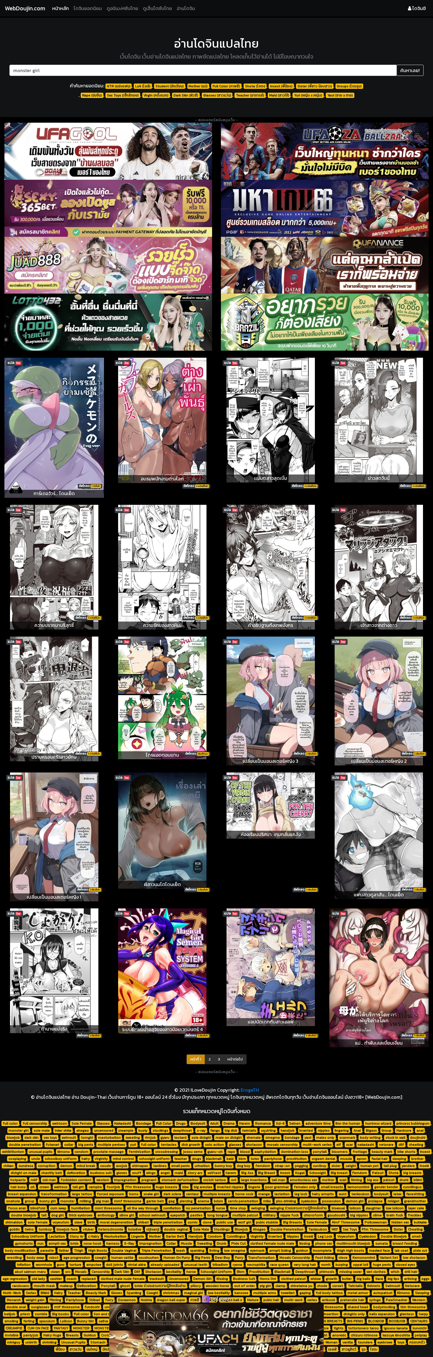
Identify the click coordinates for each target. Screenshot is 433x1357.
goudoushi (336, 1215)
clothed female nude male (272, 1243)
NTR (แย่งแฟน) (118, 86)
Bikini (45, 1293)
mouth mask (44, 1285)
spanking (197, 1250)
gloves (121, 1172)
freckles (414, 1215)
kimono (63, 1151)
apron (361, 1158)
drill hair (410, 1271)
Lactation (57, 1236)
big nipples (359, 1215)
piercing (186, 1201)
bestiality (173, 1271)
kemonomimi (358, 1187)
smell (416, 1236)
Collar (171, 1243)
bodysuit (381, 1194)
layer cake (416, 1208)
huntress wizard (378, 1123)
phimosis (326, 1271)
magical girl (193, 1293)
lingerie (254, 1187)
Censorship (101, 1271)
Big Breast (266, 1172)
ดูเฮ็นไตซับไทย (157, 8)
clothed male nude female (123, 1278)
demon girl (354, 1201)
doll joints (114, 1264)
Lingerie (137, 1236)
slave (78, 1222)
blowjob (13, 1137)
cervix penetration (243, 1201)
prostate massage (108, 1151)
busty (143, 1130)
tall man (278, 1180)
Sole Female (82, 1123)
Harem (244, 1123)
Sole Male (201, 1229)
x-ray (201, 1130)
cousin (105, 1165)
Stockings (222, 1229)
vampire (95, 1187)
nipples (324, 1130)
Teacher (74, 1293)
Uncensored (179, 1278)
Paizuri (378, 1172)
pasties (196, 1215)
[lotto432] (108, 322)
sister (336, 1165)
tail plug (390, 1165)
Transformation (261, 1257)
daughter (373, 1208)
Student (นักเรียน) (170, 86)
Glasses (103, 1123)
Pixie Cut (238, 1243)
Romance (263, 1123)
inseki (424, 1165)
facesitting (415, 1194)
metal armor (358, 1293)
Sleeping (422, 1293)
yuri (133, 1144)
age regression (15, 1278)
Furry (239, 1257)
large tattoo (82, 1194)
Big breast (339, 1172)
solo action (214, 1144)
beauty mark (382, 1151)
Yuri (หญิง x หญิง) (308, 95)
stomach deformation (180, 1180)
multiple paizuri (245, 1215)
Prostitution (259, 1271)
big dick (231, 1130)
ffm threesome (138, 1187)
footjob (113, 1187)
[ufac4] (216, 1344)
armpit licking (280, 1250)
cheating (416, 1144)
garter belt (155, 1201)
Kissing (222, 1278)
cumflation (172, 1208)
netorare (386, 1144)
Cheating (415, 1229)
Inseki (308, 1236)
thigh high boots (350, 1250)
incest (425, 1151)
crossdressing (166, 1151)
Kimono (403, 1293)
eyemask (257, 1250)
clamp (280, 1285)
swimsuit (69, 1137)
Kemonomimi (364, 1257)
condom (81, 1151)
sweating (132, 1137)
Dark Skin (122, 1271)
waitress (60, 1187)
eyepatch (177, 1215)
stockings (160, 1130)
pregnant (148, 1180)
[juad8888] (108, 265)
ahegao (82, 1130)
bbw (185, 1187)
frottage (360, 1151)
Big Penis (202, 1257)
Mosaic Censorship (295, 1257)
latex (397, 1194)
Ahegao (259, 1229)
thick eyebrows (80, 1215)
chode (322, 1285)
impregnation (125, 1180)
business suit (101, 1172)
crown (44, 1187)
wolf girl (244, 1222)
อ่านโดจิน (186, 8)
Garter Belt (175, 1236)
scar (349, 1144)
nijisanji (152, 1229)
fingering (342, 1130)
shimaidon (14, 1222)
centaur (192, 1194)
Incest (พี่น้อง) (281, 86)
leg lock (301, 1194)
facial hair (379, 1158)
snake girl (151, 1194)
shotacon (254, 1144)
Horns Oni (268, 1278)
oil (32, 1187)
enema (203, 1201)
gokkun (302, 1250)
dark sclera (172, 1194)
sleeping (399, 1158)
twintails (249, 1130)
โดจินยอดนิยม (88, 8)
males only (325, 1137)
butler (347, 1278)
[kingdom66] (216, 1317)
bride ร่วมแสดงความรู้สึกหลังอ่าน (160, 1285)
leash (180, 1250)
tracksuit (156, 1278)
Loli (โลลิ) (143, 86)
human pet (370, 1165)
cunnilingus (412, 1187)
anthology (106, 1215)
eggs (425, 1278)
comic (193, 1222)
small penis (180, 1165)
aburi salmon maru (30, 1271)
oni (233, 1180)
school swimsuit (152, 1215)
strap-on (282, 1165)
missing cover (350, 1271)
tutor (255, 1158)
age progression (76, 1257)
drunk (404, 1180)
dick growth (190, 1144)
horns (133, 1194)
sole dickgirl (201, 1137)
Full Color (163, 1123)
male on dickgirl (229, 1137)
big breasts (412, 1172)
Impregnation (150, 1243)
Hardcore (403, 1130)
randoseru (20, 1285)
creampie (125, 1130)
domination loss (294, 1151)
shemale (254, 1137)
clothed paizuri (293, 1278)
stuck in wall (395, 1137)
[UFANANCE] (325, 265)
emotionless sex (303, 1180)
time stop (238, 1208)
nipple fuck (289, 1215)
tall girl (78, 1187)
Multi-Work (12, 1293)
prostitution (297, 1158)
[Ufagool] (108, 151)
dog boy (243, 1165)
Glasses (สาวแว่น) (217, 95)
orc (67, 1271)
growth (331, 1278)
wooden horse (217, 1285)
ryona (237, 1264)
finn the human (348, 1123)
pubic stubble (267, 1222)
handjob (288, 1130)
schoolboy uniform (61, 1158)
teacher (180, 1158)
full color (10, 1123)
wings (151, 1172)
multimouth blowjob (353, 1243)
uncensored (103, 1130)
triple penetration (168, 1222)
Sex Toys (350, 1229)
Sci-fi (280, 1123)
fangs (215, 1130)
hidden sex (400, 1222)
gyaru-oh (215, 1151)
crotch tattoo (214, 1180)
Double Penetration (287, 1229)
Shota (394, 1172)
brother (417, 1158)
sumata (381, 1243)
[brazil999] (325, 322)
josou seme (193, 1151)
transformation (54, 1194)
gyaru (165, 1137)
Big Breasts (292, 1222)
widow (315, 1278)
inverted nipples (230, 1187)
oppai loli (360, 1264)
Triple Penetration (156, 1250)
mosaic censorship (282, 1144)
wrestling (14, 1257)
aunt (342, 1194)
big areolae (203, 1187)
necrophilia (256, 1264)
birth (91, 1222)
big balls (363, 1278)
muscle (346, 1158)
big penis (85, 1144)
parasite (47, 1250)
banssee (241, 1293)
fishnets (373, 1285)
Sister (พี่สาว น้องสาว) (315, 86)
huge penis (382, 1264)
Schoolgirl (317, 1172)
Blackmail (282, 1271)
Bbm (240, 1271)
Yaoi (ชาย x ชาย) (340, 95)
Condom (215, 1236)
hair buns (18, 1187)
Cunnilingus (236, 1236)
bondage (292, 1137)
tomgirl (87, 1137)
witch (395, 1271)
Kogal (300, 1172)
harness (112, 1243)
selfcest (214, 1172)
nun (40, 1243)
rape (231, 1151)
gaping (305, 1293)
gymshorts (24, 1243)
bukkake (420, 1222)
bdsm (218, 1201)
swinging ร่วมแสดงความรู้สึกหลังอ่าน (298, 1208)
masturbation (109, 1137)
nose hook (92, 1243)
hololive (134, 1229)
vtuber (88, 1229)
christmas (171, 1293)
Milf (335, 1229)
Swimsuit (392, 1285)
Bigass (371, 1130)
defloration (76, 1172)
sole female (38, 1222)
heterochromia (110, 1229)
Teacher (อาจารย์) (250, 95)
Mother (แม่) (198, 86)
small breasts (332, 1187)
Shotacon (153, 1271)
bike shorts (406, 1151)
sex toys (50, 1137)
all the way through (142, 1208)
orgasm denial (323, 1158)
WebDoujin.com (25, 8)
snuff (136, 1172)
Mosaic (81, 1271)
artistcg (410, 1278)
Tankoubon (317, 1229)
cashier (56, 1278)
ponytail (320, 1151)
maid (179, 1172)
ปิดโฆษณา (220, 1298)
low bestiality (219, 1293)
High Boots (97, 1250)
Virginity (257, 1236)
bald (230, 1158)
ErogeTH (250, 1089)
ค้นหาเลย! (410, 70)
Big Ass (247, 1172)
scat (342, 1180)
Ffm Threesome (375, 1229)
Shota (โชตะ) (255, 86)
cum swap (58, 1208)
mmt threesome (108, 1208)
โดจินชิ (418, 8)
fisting (214, 1250)
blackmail (214, 1158)
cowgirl (100, 1257)
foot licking (324, 1257)
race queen (279, 1264)
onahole (13, 1201)
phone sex (323, 1243)
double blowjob (23, 1215)
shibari (143, 1222)
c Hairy (93, 1236)
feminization (140, 1151)
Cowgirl (152, 1293)
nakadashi (366, 1144)
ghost (125, 1285)
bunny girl (47, 1201)
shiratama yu (301, 1285)
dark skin (31, 1137)
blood (245, 1151)
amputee (93, 1264)
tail (44, 1215)
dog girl (57, 1215)
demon (66, 1165)
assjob (121, 1165)
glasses (235, 1144)
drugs (196, 1158)
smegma (272, 1137)
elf (338, 1144)
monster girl (19, 1130)
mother (328, 1180)
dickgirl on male (24, 1172)
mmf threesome (127, 1201)
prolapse (375, 1201)
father (64, 1250)
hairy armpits (323, 1194)
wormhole (44, 1264)
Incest (285, 1172)
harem (231, 1172)
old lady (38, 1278)
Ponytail (108, 1285)
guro (61, 1264)
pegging (301, 1165)
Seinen (294, 1123)
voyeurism (60, 1222)
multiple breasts (217, 1194)
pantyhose (273, 1158)
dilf (401, 1144)
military (269, 1215)
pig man (102, 1201)
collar (68, 1144)
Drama (229, 1123)
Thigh (78, 1250)
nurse (220, 1208)
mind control (123, 1158)
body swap (35, 1257)
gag (171, 1201)
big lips (393, 1278)
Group (386, 1130)
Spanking (134, 1293)
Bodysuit (198, 1123)
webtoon (59, 1123)
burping (342, 1264)
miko (267, 1201)
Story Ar (76, 1236)
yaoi (307, 1137)
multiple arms (264, 1293)
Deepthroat (305, 1271)
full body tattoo (329, 1293)
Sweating (204, 1243)
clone (207, 1222)
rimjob (150, 1137)
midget (393, 1201)
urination (202, 1165)
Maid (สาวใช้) (279, 95)
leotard (180, 1137)
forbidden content (76, 1180)
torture (75, 1264)
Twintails (355, 1285)
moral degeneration (116, 1222)
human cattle (122, 1257)
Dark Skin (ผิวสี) (185, 95)
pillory (196, 1285)
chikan (8, 1165)
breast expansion (22, 1194)
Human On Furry (176, 1257)
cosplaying (17, 1158)
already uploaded (165, 1264)
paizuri (388, 1180)
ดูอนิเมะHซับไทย (122, 8)
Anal (357, 1130)
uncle (35, 1158)
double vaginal (176, 1229)
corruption (46, 1165)
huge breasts (166, 1187)
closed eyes (405, 1264)
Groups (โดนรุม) (349, 86)
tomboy (45, 1229)
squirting (268, 1130)
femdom (262, 1165)
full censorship (35, 1123)
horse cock (244, 1194)
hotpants (18, 1180)
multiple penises (111, 1144)
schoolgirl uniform (154, 1158)
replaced (89, 1278)
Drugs (181, 1123)
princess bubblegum (412, 1123)
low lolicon (395, 1208)
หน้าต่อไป (235, 1059)
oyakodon (309, 1201)
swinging (258, 1208)
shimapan (140, 1165)
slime (377, 1215)
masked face (379, 1250)
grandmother (415, 1201)
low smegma (234, 1250)
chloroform (313, 1215)
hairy (86, 1158)
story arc (195, 1172)
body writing (370, 1137)
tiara (379, 1278)
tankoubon (360, 1194)
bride (74, 1243)
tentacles (168, 1144)
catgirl (351, 1165)
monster (67, 1201)
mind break (86, 1165)
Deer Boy (222, 1257)
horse (191, 1271)
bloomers (340, 1151)
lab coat (401, 1250)
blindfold (37, 1208)
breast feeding (405, 1243)
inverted (306, 1130)
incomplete (322, 1250)
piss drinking (286, 1201)
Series (31, 1293)
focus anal (17, 1208)
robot (53, 1257)
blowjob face (67, 1229)
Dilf (137, 1271)
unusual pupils (40, 1151)
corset (337, 1285)
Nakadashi (122, 1123)
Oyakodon (367, 1236)
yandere (408, 1165)
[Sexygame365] (108, 208)
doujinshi (417, 1137)
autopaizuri (382, 1293)
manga (264, 1194)
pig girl (265, 1285)
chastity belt (51, 1172)
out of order (244, 1285)
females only (305, 1187)
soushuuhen (148, 1257)
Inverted (275, 1236)
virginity (101, 1158)
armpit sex (57, 1243)
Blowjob (241, 1229)
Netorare (412, 1285)
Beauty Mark (96, 1293)
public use (224, 1222)
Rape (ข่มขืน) (92, 95)
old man (49, 1180)
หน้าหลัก (61, 8)
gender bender (386, 1187)
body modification (20, 1250)
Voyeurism (345, 1236)
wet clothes (376, 1271)
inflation (24, 1264)
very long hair (305, 1264)
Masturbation (115, 1236)
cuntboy (319, 1165)
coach (72, 1278)
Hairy (58, 1293)
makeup (66, 1285)
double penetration (25, 1144)
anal (420, 1130)
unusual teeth (195, 1264)
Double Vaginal (124, 1250)
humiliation (80, 1208)
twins (29, 1229)
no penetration (198, 1208)
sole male (42, 1130)
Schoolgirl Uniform (216, 1271)
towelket (288, 1293)
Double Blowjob (394, 1236)
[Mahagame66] (325, 208)
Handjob (196, 1236)
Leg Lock (325, 1236)
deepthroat (182, 1130)
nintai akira (137, 1264)
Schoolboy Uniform (27, 1236)
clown (55, 1271)
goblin (14, 1229)
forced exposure (110, 1194)
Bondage (143, 1123)
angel (165, 1172)
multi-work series (317, 1144)
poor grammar (277, 1187)
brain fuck (394, 1215)
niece (343, 1257)
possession (331, 1201)
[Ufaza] (325, 151)
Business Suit (244, 1278)
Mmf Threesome (346, 1222)
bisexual (338, 1208)
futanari (52, 1144)
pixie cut (420, 1250)
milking (85, 1201)
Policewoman (376, 1222)
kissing (304, 1243)
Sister (398, 1229)
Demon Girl (202, 1278)
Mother (155, 1236)
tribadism (220, 1264)
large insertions (254, 1180)
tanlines (159, 1165)
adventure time (318, 1123)
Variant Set (389, 1257)
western (102, 1180)
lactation (282, 1194)
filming (356, 1180)
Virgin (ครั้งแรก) (155, 95)
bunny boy (223, 1165)
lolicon (355, 1208)
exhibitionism (13, 1151)
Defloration (86, 1285)
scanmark (347, 1137)
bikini (418, 1180)
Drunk (221, 1243)
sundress (26, 1165)
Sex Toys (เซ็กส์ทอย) (123, 95)
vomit (325, 1264)
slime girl (126, 1215)
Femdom (359, 1172)
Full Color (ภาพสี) (226, 86)
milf (34, 1180)
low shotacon (414, 1257)
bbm (242, 1158)
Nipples (293, 1236)
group (29, 1201)
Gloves (116, 1293)
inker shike (63, 1130)
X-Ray (129, 1243)
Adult (214, 1123)
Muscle (186, 1243)
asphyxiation (265, 1151)
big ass (373, 1180)
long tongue (217, 1215)
